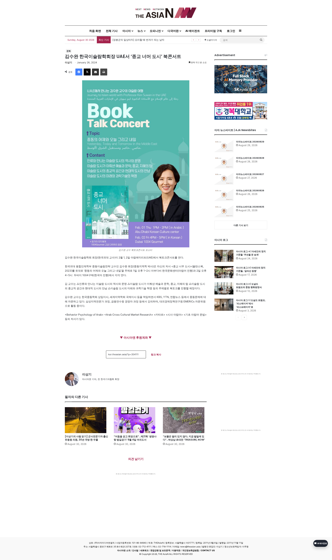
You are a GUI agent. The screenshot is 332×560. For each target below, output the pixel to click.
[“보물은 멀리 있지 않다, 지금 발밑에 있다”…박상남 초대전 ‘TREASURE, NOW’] (185, 420)
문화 (69, 51)
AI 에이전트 (192, 31)
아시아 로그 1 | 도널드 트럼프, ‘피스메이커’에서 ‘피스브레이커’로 (250, 304)
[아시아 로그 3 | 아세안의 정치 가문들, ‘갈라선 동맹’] (223, 272)
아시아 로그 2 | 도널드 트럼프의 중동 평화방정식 (249, 285)
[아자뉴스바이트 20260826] (223, 195)
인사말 (135, 550)
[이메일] (95, 72)
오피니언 (155, 31)
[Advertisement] (136, 501)
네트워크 (144, 550)
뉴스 (140, 31)
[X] (87, 72)
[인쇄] (103, 72)
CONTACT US (208, 550)
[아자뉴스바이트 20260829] (223, 146)
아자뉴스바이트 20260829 (250, 141)
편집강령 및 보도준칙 (160, 550)
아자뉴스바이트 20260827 (250, 174)
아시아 (126, 31)
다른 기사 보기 (241, 225)
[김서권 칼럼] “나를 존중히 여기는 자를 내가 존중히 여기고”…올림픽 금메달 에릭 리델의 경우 (162, 39)
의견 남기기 (136, 459)
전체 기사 (112, 31)
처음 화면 (95, 31)
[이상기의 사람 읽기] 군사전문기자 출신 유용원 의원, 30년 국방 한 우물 (86, 438)
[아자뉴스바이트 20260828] (223, 162)
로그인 (231, 31)
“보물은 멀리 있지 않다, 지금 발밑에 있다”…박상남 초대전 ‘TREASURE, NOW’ (184, 438)
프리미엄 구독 (213, 31)
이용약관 (176, 550)
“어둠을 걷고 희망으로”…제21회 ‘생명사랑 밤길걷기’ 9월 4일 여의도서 (135, 438)
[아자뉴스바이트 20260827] (223, 179)
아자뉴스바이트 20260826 (250, 190)
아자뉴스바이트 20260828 (250, 158)
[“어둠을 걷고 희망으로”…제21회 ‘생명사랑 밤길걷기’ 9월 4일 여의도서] (136, 420)
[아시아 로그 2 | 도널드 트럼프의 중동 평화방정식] (223, 288)
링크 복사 (156, 354)
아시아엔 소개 (123, 550)
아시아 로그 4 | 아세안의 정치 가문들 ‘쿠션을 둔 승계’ (251, 253)
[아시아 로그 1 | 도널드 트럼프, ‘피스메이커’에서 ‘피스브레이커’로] (223, 305)
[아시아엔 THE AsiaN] (166, 13)
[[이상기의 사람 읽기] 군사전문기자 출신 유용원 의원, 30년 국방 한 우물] (87, 420)
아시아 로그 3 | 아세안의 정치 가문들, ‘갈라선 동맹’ (250, 269)
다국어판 (173, 31)
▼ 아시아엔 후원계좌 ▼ (136, 337)
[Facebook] (78, 72)
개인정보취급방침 (190, 550)
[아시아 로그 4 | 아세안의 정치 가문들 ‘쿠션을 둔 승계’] (223, 256)
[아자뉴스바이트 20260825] (223, 211)
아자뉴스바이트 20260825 (250, 206)
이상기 (68, 62)
